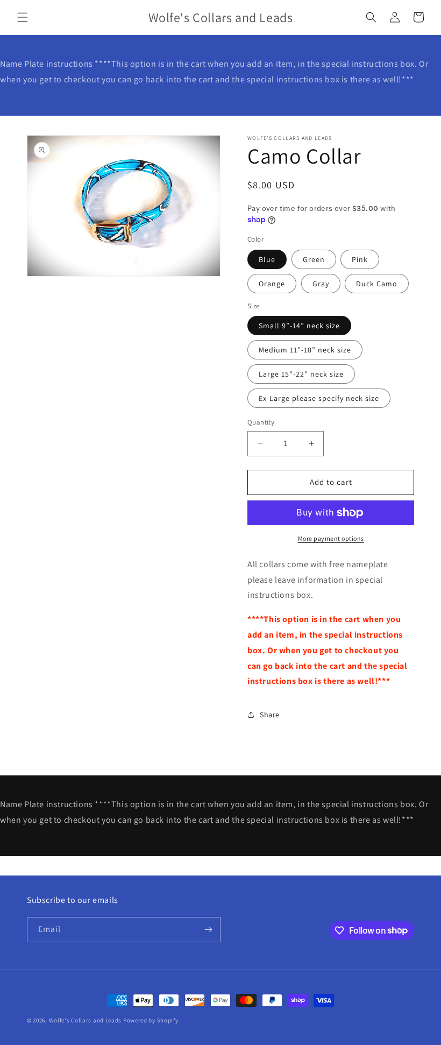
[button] (22, 17)
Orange (272, 283)
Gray (320, 283)
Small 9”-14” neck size (299, 325)
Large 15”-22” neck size (301, 374)
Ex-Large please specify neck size (319, 398)
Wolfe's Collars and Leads (86, 1020)
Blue (267, 259)
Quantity (260, 422)
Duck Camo (376, 283)
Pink (360, 259)
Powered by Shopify (151, 1020)
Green (314, 259)
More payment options (331, 538)
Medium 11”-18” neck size (305, 350)
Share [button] (270, 714)
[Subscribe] (208, 929)
